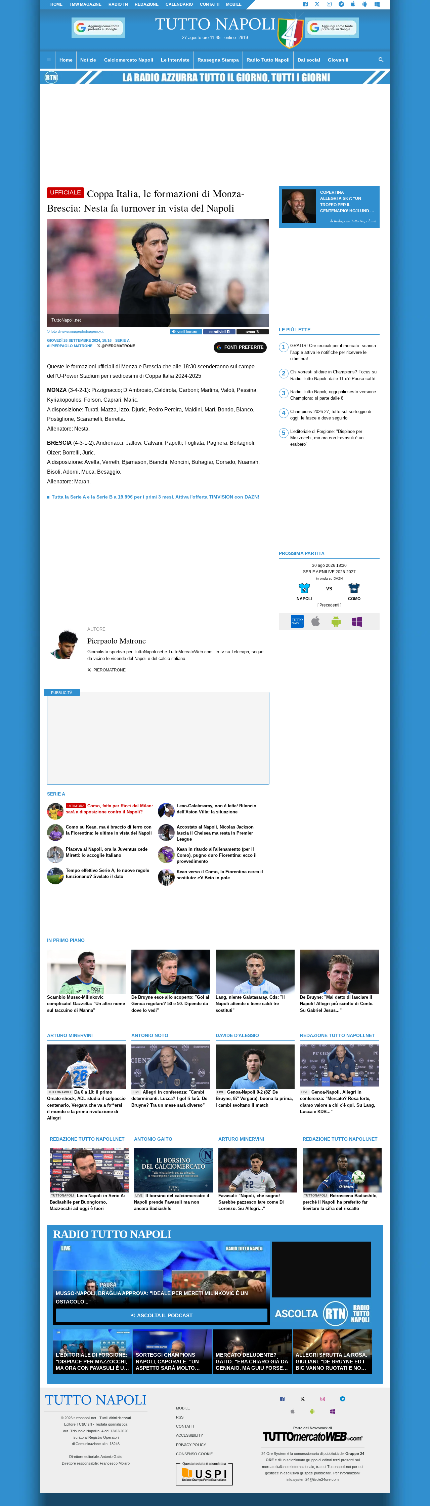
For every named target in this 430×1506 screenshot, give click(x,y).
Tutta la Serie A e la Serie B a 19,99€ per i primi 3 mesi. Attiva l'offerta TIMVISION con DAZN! (155, 497)
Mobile (183, 1408)
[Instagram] (329, 4)
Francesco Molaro (115, 1463)
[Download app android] (365, 4)
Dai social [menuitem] (309, 60)
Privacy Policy (191, 1445)
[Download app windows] (377, 4)
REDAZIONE (147, 4)
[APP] (298, 621)
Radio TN (118, 4)
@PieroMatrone (117, 346)
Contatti (185, 1427)
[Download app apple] (353, 4)
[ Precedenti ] (329, 605)
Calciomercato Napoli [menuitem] (128, 60)
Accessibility (189, 1436)
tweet (251, 332)
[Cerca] (381, 60)
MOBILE (234, 4)
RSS (179, 1417)
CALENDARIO (179, 4)
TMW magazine (85, 4)
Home (56, 4)
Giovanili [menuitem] (338, 60)
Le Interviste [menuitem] (175, 60)
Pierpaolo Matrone (71, 346)
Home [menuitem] (66, 60)
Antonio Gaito (111, 1457)
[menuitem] (49, 60)
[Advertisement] (329, 680)
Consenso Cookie (194, 1454)
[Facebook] (305, 4)
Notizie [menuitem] (88, 60)
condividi (218, 332)
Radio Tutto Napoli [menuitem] (268, 60)
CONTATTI (209, 4)
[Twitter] (317, 4)
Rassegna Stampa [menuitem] (218, 60)
